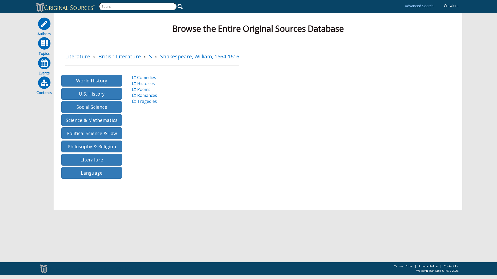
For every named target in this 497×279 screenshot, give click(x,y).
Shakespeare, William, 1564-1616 (199, 56)
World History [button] (91, 81)
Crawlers (451, 5)
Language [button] (92, 173)
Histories (145, 83)
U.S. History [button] (92, 94)
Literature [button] (91, 160)
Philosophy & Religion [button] (92, 146)
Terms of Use (403, 266)
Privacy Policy (428, 266)
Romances (146, 95)
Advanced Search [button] (419, 5)
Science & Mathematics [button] (92, 120)
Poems (143, 89)
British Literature (119, 56)
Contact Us (451, 266)
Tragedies (146, 101)
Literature (77, 56)
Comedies (146, 77)
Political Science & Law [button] (92, 133)
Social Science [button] (91, 107)
